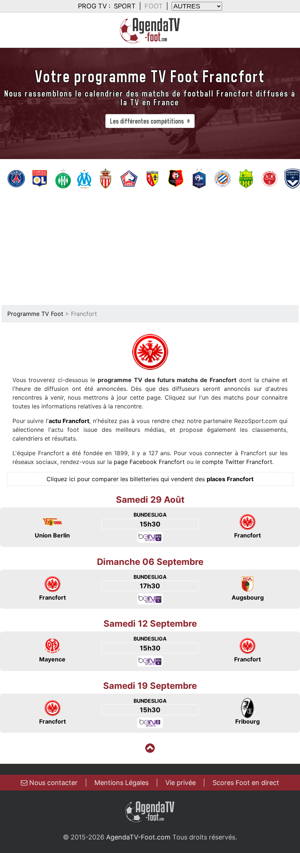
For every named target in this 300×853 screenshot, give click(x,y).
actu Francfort (69, 420)
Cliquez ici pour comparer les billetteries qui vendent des (150, 479)
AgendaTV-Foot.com (138, 837)
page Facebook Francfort (149, 461)
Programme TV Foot (35, 313)
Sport (125, 6)
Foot (154, 6)
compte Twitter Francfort (237, 461)
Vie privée (180, 782)
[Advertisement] (150, 244)
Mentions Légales (121, 782)
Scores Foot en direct (246, 782)
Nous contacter (52, 782)
